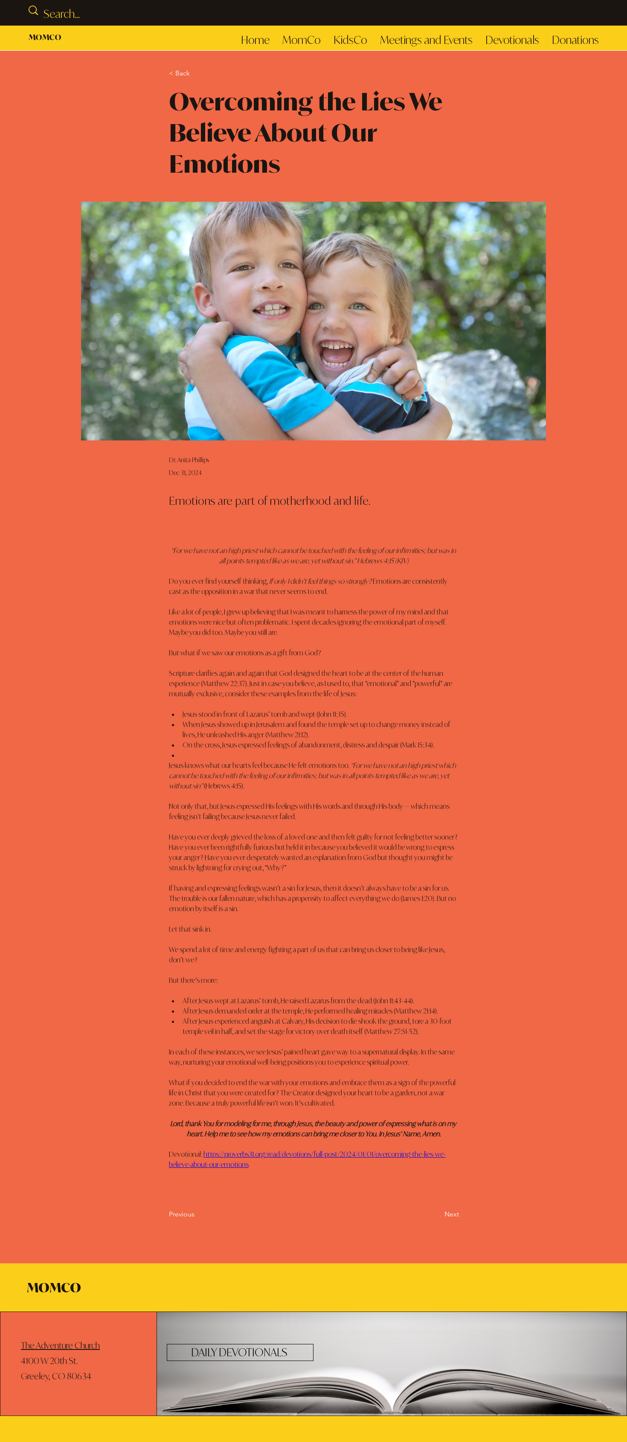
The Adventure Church (60, 1345)
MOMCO (45, 37)
